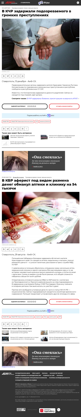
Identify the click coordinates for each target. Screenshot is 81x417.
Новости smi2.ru (8, 171)
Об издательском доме (22, 373)
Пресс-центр (36, 373)
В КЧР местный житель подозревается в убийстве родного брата (22, 142)
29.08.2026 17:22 (6, 177)
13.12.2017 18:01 (6, 8)
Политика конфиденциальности (59, 377)
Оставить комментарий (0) (64, 106)
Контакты (60, 375)
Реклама (45, 373)
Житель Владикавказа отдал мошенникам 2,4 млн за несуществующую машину (63, 338)
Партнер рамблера (32, 409)
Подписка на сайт (48, 375)
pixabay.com (5, 71)
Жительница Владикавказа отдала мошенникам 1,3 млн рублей (21, 331)
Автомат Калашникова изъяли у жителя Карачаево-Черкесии (22, 136)
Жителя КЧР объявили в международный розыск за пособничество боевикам (62, 136)
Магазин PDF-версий (56, 373)
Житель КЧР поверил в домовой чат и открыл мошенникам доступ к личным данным (24, 338)
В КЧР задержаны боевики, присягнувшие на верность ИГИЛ (52, 99)
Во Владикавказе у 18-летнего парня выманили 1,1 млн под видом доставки (61, 331)
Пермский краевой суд (9, 244)
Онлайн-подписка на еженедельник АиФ (28, 375)
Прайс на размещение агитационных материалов (31, 377)
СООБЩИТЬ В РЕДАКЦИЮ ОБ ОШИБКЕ (26, 380)
